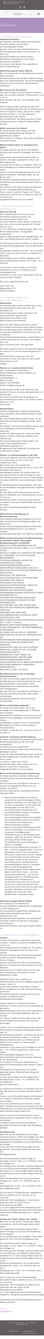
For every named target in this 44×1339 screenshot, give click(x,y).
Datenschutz (29, 1331)
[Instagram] (20, 7)
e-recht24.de (5, 1312)
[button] (38, 14)
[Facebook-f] (24, 7)
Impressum (14, 1331)
